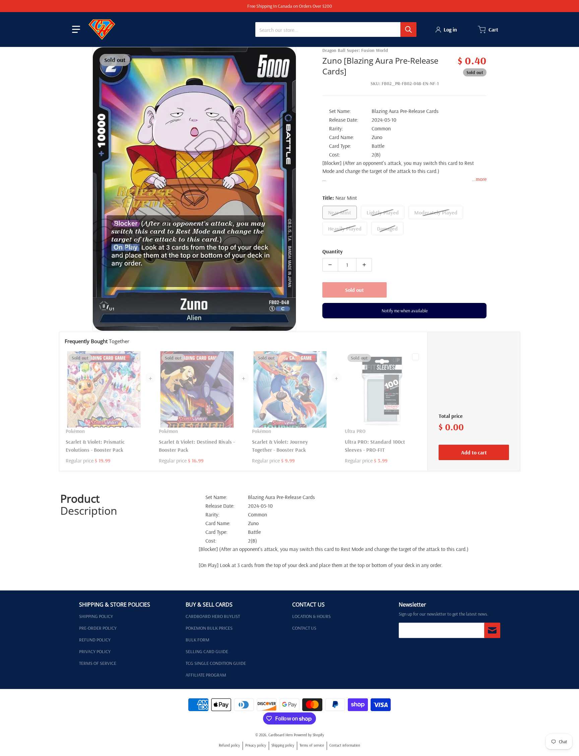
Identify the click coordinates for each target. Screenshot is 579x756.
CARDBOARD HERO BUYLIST (213, 616)
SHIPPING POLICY (96, 616)
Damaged (387, 228)
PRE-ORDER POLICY (98, 628)
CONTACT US (304, 628)
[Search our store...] (408, 29)
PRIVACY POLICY (95, 651)
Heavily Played (345, 228)
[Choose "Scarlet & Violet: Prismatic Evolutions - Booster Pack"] (136, 357)
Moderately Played (435, 212)
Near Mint (339, 212)
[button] (76, 29)
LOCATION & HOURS (311, 616)
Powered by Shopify (309, 735)
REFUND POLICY (95, 640)
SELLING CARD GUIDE (207, 651)
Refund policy (229, 745)
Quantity (332, 251)
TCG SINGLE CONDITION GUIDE (216, 663)
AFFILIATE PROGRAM (206, 675)
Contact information (344, 745)
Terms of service (312, 745)
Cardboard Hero (280, 735)
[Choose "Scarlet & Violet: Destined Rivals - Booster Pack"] (229, 357)
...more (479, 179)
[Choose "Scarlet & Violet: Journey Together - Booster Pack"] (322, 357)
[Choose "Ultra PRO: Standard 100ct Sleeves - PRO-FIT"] (415, 357)
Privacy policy (255, 745)
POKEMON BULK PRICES (209, 628)
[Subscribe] (492, 630)
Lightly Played (383, 212)
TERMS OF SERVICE (97, 663)
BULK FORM (197, 640)
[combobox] (335, 29)
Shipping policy (282, 745)
